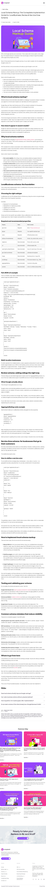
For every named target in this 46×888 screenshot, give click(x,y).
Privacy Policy (42, 886)
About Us (3, 876)
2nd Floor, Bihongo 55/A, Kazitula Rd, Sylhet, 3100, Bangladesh (37, 875)
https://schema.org (35, 227)
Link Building (20, 876)
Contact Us (3, 880)
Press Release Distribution (20, 879)
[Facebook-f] (33, 879)
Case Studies (4, 873)
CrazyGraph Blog (5, 878)
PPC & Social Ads (21, 869)
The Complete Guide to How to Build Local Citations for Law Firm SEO (34, 779)
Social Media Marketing (22, 871)
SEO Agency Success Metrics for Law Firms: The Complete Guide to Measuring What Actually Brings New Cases (10, 750)
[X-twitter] (41, 879)
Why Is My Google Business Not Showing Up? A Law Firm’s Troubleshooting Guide (8, 809)
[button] (44, 3)
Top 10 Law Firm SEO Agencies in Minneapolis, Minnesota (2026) (33, 808)
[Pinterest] (44, 879)
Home (2, 867)
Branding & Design (21, 873)
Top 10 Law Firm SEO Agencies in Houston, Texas (9, 779)
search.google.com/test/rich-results (22, 589)
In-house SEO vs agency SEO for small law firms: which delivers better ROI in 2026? (34, 749)
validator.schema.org (16, 597)
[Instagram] (36, 879)
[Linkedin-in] (38, 879)
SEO (18, 867)
